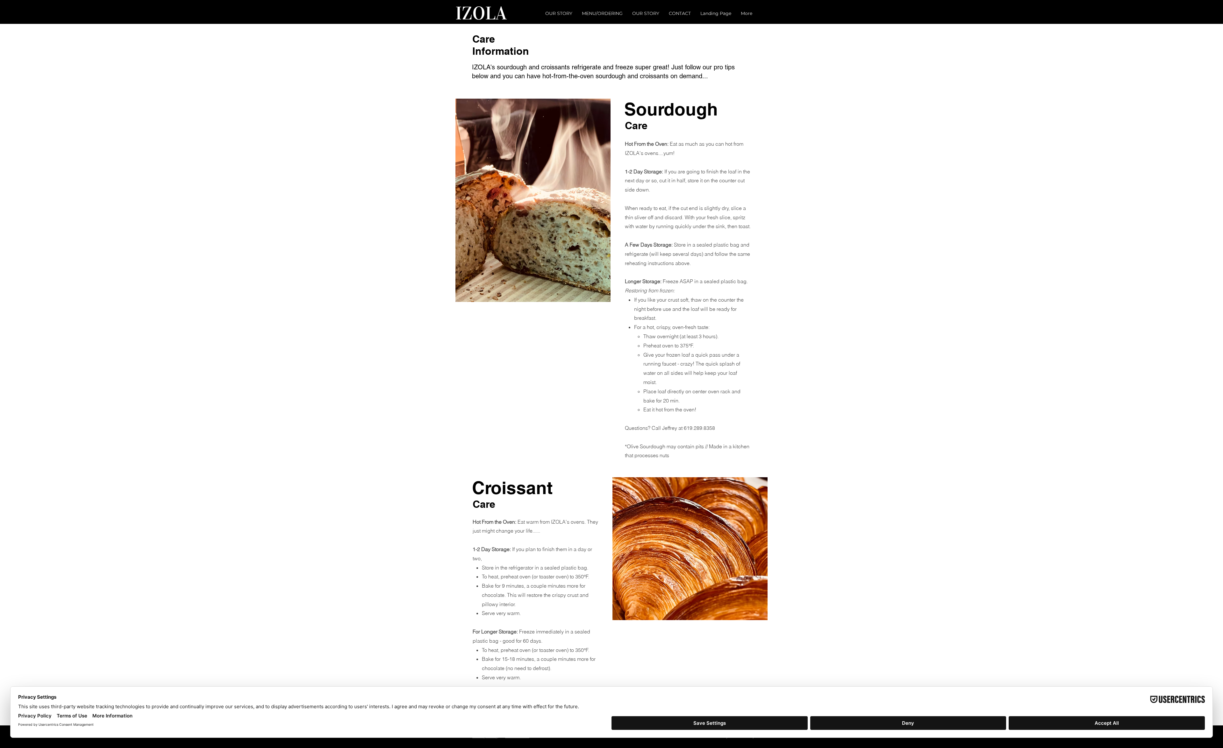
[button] (734, 293)
